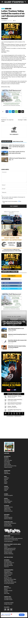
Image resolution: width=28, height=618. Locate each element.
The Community (4, 20)
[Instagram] (8, 609)
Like (20, 282)
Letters (7, 8)
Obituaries (6, 516)
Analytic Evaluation (8, 552)
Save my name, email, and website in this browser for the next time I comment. (13, 198)
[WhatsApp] (16, 111)
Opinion (3, 8)
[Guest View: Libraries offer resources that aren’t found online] (4, 342)
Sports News (6, 499)
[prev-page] (2, 165)
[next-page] (4, 165)
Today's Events (7, 508)
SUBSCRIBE (6, 453)
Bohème (6, 589)
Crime (5, 480)
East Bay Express (7, 561)
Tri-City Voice (7, 583)
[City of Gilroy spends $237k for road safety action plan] (4, 153)
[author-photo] (14, 129)
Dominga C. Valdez (22, 119)
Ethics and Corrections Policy (10, 465)
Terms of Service (7, 464)
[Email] (19, 111)
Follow (19, 285)
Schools (5, 482)
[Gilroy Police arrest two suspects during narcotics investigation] (4, 347)
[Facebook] (7, 111)
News (10, 8)
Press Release (7, 461)
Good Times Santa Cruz (9, 562)
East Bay (6, 592)
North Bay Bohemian (8, 565)
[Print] (22, 111)
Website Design (7, 545)
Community (6, 487)
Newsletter (6, 457)
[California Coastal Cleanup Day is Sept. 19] (4, 159)
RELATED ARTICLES (6, 141)
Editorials (6, 489)
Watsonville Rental (8, 525)
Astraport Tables (7, 524)
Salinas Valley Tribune (8, 580)
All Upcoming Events (8, 507)
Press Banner (7, 579)
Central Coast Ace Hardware (10, 523)
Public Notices (7, 473)
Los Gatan (6, 576)
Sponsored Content (8, 551)
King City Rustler (7, 575)
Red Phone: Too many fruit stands (7, 120)
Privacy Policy (7, 463)
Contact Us (6, 459)
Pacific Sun (6, 566)
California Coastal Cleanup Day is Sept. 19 (17, 334)
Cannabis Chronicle (8, 590)
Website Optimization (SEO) (10, 548)
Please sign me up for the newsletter (10, 201)
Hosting (5, 546)
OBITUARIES (7, 514)
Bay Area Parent (7, 587)
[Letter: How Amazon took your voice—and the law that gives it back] (4, 146)
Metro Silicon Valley (8, 564)
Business (6, 479)
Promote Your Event (8, 511)
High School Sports (8, 501)
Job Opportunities (8, 598)
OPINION (6, 486)
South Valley (6, 593)
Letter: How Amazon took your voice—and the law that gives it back (17, 146)
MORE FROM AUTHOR (18, 141)
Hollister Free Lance (8, 573)
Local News (6, 477)
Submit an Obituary (8, 518)
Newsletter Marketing (8, 553)
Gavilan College (7, 502)
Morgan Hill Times (8, 578)
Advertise (6, 472)
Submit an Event (7, 509)
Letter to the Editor (8, 460)
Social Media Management (9, 549)
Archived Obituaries (8, 517)
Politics (5, 483)
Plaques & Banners (8, 467)
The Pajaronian (7, 582)
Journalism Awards (8, 599)
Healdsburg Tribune (8, 572)
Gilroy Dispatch (7, 571)
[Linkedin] (13, 111)
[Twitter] (10, 111)
